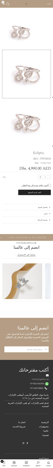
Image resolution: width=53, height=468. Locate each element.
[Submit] (46, 349)
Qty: (4, 176)
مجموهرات (44, 426)
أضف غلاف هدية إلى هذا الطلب (34, 185)
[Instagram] (23, 443)
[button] (22, 281)
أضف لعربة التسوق (34, 192)
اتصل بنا (21, 422)
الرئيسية (45, 422)
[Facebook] (27, 443)
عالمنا (46, 430)
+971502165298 (37, 383)
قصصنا (45, 435)
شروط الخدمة (19, 426)
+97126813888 (37, 388)
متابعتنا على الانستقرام (26, 254)
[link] (38, 463)
